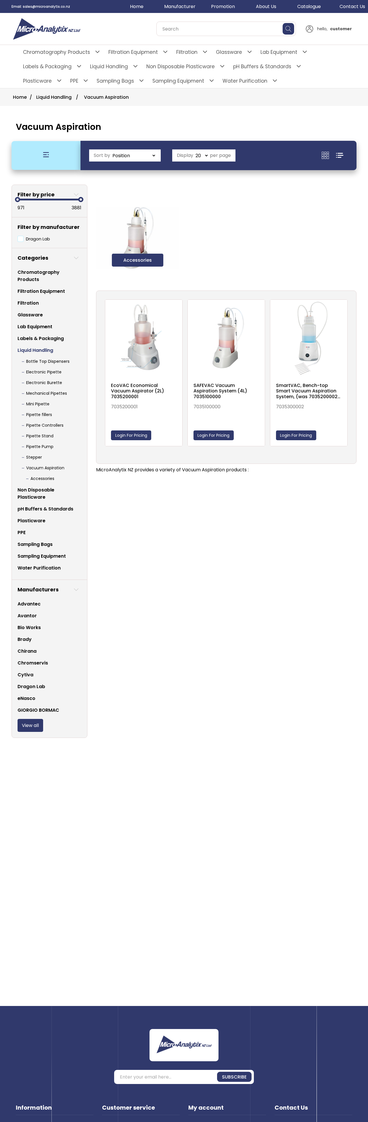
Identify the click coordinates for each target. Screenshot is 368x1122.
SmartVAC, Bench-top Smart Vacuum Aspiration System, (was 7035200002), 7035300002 (308, 391)
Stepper (34, 457)
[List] (339, 155)
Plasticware (37, 80)
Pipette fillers (39, 414)
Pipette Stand (39, 436)
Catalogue (309, 6)
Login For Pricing (131, 435)
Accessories (42, 478)
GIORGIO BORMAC (38, 710)
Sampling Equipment (178, 80)
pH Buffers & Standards (262, 66)
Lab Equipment (278, 52)
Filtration (187, 52)
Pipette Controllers (45, 425)
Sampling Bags (115, 80)
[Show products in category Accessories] (137, 238)
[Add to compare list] (176, 310)
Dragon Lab (38, 239)
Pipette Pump (39, 446)
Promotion (223, 6)
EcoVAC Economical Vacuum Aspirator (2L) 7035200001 (137, 391)
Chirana (27, 651)
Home (136, 6)
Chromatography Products (56, 52)
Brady (25, 639)
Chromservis (33, 663)
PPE (74, 80)
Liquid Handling (109, 66)
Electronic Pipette (44, 372)
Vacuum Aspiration (45, 468)
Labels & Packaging (47, 66)
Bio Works (29, 627)
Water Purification (245, 80)
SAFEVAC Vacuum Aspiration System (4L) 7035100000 (220, 391)
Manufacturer (179, 6)
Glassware (229, 52)
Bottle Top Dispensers (48, 361)
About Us (266, 6)
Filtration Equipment (133, 52)
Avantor (27, 615)
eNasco (26, 698)
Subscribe (234, 1077)
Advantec (29, 604)
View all (30, 725)
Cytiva (25, 674)
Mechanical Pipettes (46, 393)
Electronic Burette (44, 383)
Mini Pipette (37, 404)
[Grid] (329, 155)
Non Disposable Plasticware (180, 66)
